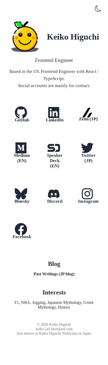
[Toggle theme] (98, 9)
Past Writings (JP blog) (54, 274)
